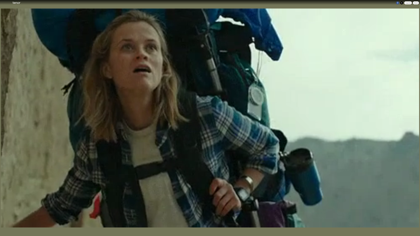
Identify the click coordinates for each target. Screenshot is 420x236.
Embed (416, 3)
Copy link (408, 3)
